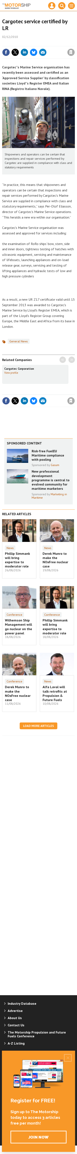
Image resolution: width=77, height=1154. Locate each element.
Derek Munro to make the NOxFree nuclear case (55, 560)
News (10, 548)
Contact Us (16, 1025)
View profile (11, 372)
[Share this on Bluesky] (33, 52)
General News (18, 341)
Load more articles (38, 726)
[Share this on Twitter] (15, 52)
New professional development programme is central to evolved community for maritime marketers (51, 480)
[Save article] (71, 52)
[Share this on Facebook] (6, 52)
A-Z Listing (16, 1043)
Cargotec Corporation (19, 369)
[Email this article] (43, 52)
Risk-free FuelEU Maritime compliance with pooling (48, 455)
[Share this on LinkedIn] (24, 52)
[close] (74, 43)
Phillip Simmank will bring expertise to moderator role (17, 560)
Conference (14, 615)
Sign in (20, 43)
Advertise (15, 1011)
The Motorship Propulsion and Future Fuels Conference (37, 1034)
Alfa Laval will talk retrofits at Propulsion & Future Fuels (55, 693)
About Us (15, 1018)
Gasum (55, 465)
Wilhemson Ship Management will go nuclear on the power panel (18, 626)
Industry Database (22, 1003)
